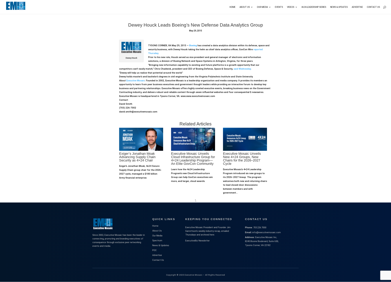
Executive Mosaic (135, 80)
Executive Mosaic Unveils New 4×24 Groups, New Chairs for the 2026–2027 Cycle (242, 159)
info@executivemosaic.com (266, 232)
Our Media (262, 7)
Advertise (157, 255)
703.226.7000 (259, 227)
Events (279, 7)
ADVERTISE (357, 7)
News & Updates (339, 7)
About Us (244, 7)
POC (154, 250)
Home (233, 7)
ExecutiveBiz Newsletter (197, 240)
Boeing (193, 45)
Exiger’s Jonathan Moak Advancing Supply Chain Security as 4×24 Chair (137, 157)
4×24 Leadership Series (313, 7)
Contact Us (373, 7)
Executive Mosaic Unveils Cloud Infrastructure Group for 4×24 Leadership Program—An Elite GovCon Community (193, 159)
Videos (290, 7)
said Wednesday (242, 68)
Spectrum (157, 240)
